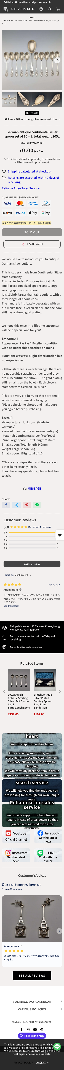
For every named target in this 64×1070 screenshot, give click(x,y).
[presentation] (4, 691)
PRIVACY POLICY (23, 1062)
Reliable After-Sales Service (20, 188)
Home (32, 17)
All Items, (9, 119)
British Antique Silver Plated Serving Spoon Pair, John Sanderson (43, 701)
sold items (53, 119)
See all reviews (32, 975)
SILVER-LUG (22, 9)
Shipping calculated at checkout (29, 171)
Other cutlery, (24, 119)
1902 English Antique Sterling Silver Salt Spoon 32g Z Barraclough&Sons (19, 701)
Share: (6, 499)
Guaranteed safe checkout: (20, 197)
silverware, (40, 119)
